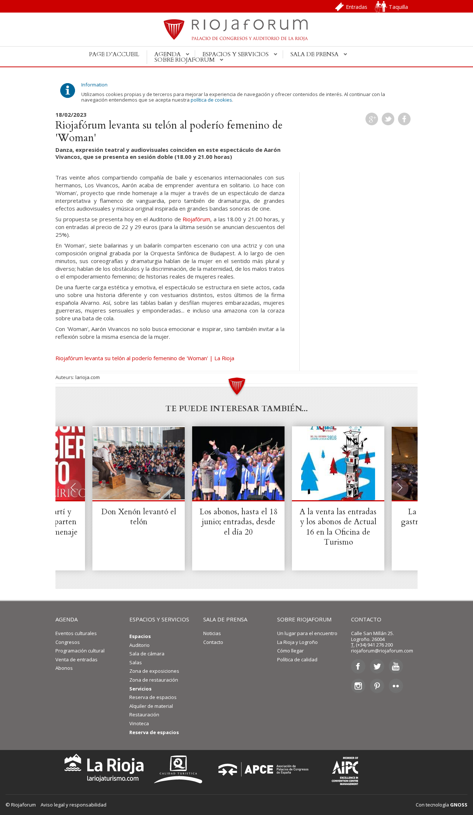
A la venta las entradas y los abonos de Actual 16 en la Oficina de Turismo (338, 527)
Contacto (213, 642)
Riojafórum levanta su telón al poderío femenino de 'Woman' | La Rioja (144, 358)
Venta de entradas (76, 659)
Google (371, 119)
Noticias (212, 633)
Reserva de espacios (153, 697)
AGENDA (66, 619)
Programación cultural (80, 650)
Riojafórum (196, 219)
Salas (135, 662)
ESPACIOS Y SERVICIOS (159, 619)
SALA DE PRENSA (225, 619)
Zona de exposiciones (154, 671)
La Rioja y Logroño (297, 642)
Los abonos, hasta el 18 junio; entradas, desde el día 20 (239, 522)
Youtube (396, 666)
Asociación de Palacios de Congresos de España (265, 769)
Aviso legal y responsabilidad (73, 804)
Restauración (144, 714)
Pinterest (377, 685)
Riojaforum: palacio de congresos (236, 33)
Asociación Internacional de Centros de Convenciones (339, 769)
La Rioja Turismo (102, 769)
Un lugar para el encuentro (307, 633)
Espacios (140, 636)
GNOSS (458, 804)
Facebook (404, 119)
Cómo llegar (290, 650)
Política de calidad (297, 659)
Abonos (64, 668)
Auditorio (139, 645)
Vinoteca (139, 723)
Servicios (140, 688)
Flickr (396, 685)
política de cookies (211, 99)
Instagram (358, 685)
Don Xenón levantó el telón (138, 517)
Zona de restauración (153, 679)
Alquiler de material (151, 706)
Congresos (67, 642)
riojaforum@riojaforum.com (382, 650)
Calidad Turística (180, 769)
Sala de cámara (146, 653)
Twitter (388, 119)
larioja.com (87, 377)
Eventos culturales (76, 633)
